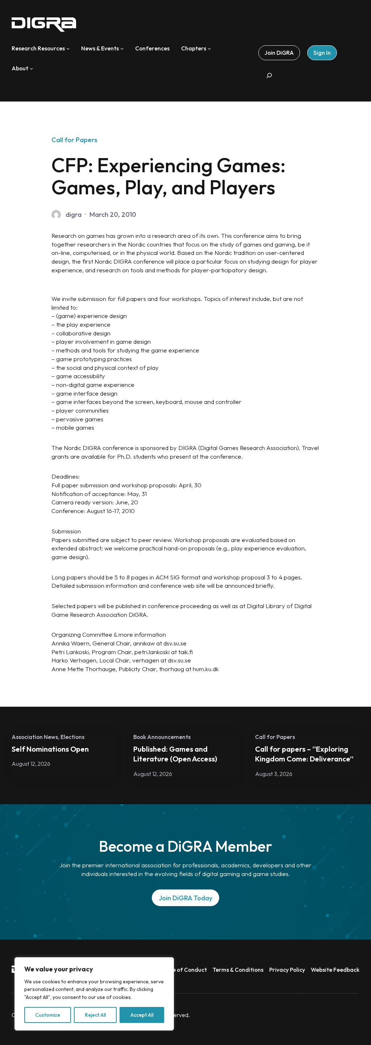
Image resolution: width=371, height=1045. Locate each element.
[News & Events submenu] (122, 48)
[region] (94, 993)
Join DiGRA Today (186, 898)
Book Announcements (162, 736)
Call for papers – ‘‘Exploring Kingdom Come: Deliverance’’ (304, 753)
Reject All (95, 1015)
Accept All (141, 1015)
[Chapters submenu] (209, 48)
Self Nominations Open (50, 748)
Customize (47, 1015)
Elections (72, 736)
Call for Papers (74, 140)
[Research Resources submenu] (68, 48)
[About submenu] (31, 68)
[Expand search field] (269, 75)
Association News (35, 736)
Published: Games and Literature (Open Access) (175, 753)
